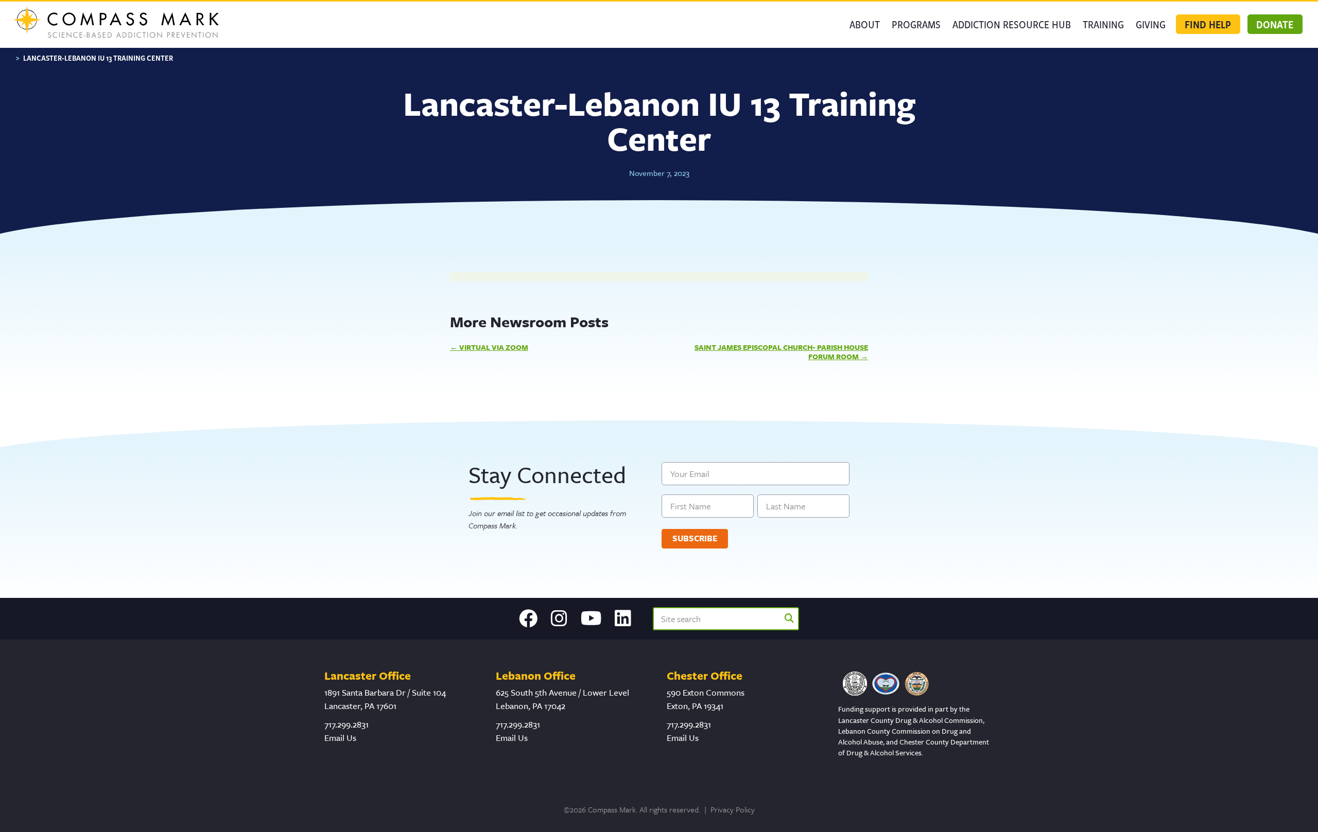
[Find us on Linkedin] (623, 618)
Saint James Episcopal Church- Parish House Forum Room (781, 352)
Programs (916, 24)
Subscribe (695, 538)
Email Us (340, 737)
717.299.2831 (346, 724)
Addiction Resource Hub (1011, 24)
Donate (1274, 24)
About (864, 24)
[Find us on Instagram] (559, 618)
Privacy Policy (732, 809)
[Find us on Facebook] (528, 618)
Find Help (1208, 24)
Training (1103, 24)
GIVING (1151, 24)
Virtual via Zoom (493, 347)
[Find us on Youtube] (591, 618)
